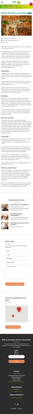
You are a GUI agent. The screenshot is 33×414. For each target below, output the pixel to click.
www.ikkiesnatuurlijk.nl (16, 397)
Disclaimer (20, 408)
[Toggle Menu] (31, 4)
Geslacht (16, 350)
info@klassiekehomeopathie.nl (17, 381)
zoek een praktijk (12, 327)
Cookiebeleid (13, 408)
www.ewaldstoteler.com (16, 391)
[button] (19, 311)
